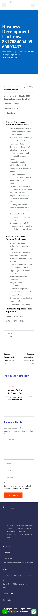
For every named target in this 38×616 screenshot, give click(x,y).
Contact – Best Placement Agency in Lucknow (16, 585)
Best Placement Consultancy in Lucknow (18, 563)
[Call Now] (5, 611)
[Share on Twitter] (22, 333)
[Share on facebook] (18, 333)
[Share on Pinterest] (28, 337)
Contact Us (7, 600)
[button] (33, 5)
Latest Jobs (12, 87)
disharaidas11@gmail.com (11, 89)
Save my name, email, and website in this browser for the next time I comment (17, 487)
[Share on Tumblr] (28, 333)
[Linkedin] (10, 546)
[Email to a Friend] (31, 337)
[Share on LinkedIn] (25, 333)
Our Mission (7, 559)
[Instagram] (6, 546)
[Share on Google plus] (31, 333)
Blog (4, 580)
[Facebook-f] (3, 546)
